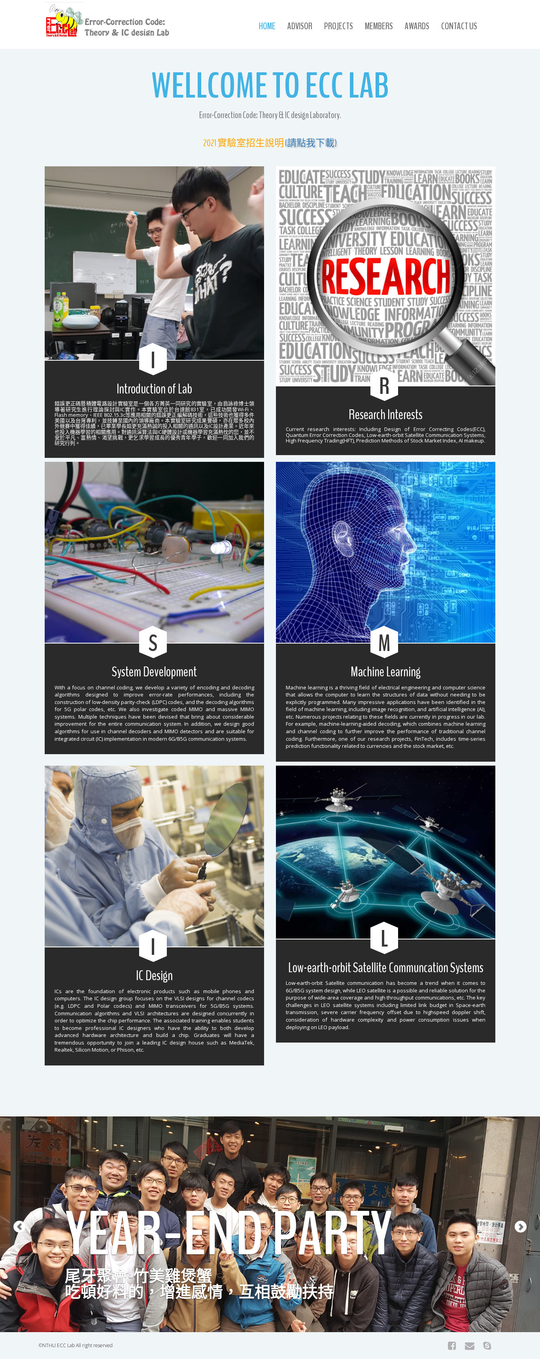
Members (379, 26)
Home (267, 26)
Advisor (299, 26)
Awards (417, 26)
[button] (13, 1200)
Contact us (459, 26)
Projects (338, 26)
